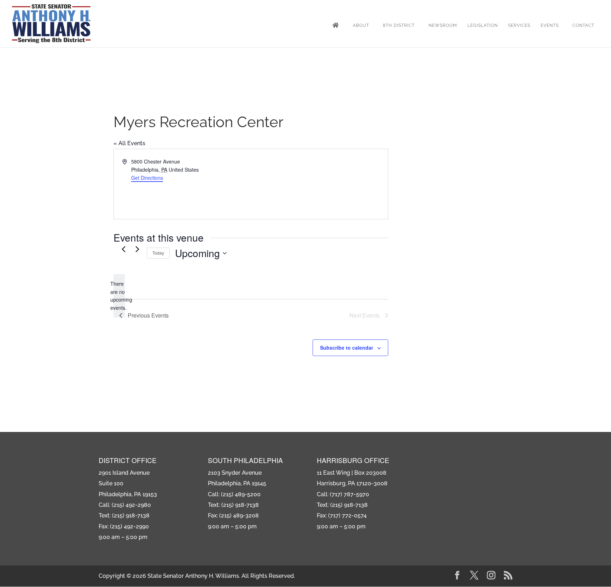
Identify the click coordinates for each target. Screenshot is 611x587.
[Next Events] (137, 249)
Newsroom (443, 25)
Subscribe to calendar (346, 347)
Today (158, 253)
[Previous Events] (123, 249)
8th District (399, 25)
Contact (583, 25)
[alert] (119, 296)
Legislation (482, 25)
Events (550, 25)
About (361, 25)
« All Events (129, 143)
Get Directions (147, 177)
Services (519, 25)
